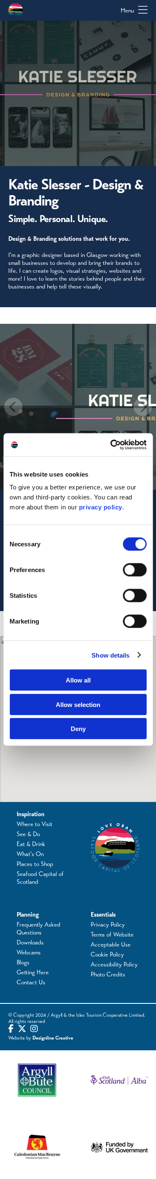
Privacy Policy (108, 924)
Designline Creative (52, 1038)
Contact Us (31, 982)
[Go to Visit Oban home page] (15, 10)
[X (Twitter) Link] (22, 1029)
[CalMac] (37, 1147)
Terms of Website (112, 934)
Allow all (78, 680)
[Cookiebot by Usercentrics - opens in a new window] (111, 445)
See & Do (28, 834)
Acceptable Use (111, 944)
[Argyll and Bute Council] (37, 1080)
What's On (30, 854)
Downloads (30, 942)
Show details (110, 654)
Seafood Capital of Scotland (40, 877)
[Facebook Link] (11, 1029)
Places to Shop (35, 864)
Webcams (29, 952)
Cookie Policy (107, 954)
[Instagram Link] (34, 1029)
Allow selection (78, 704)
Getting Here (33, 972)
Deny (78, 728)
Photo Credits (108, 974)
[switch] (134, 570)
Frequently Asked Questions (38, 928)
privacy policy (100, 507)
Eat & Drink (31, 844)
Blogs (23, 962)
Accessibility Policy (114, 964)
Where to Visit (34, 824)
